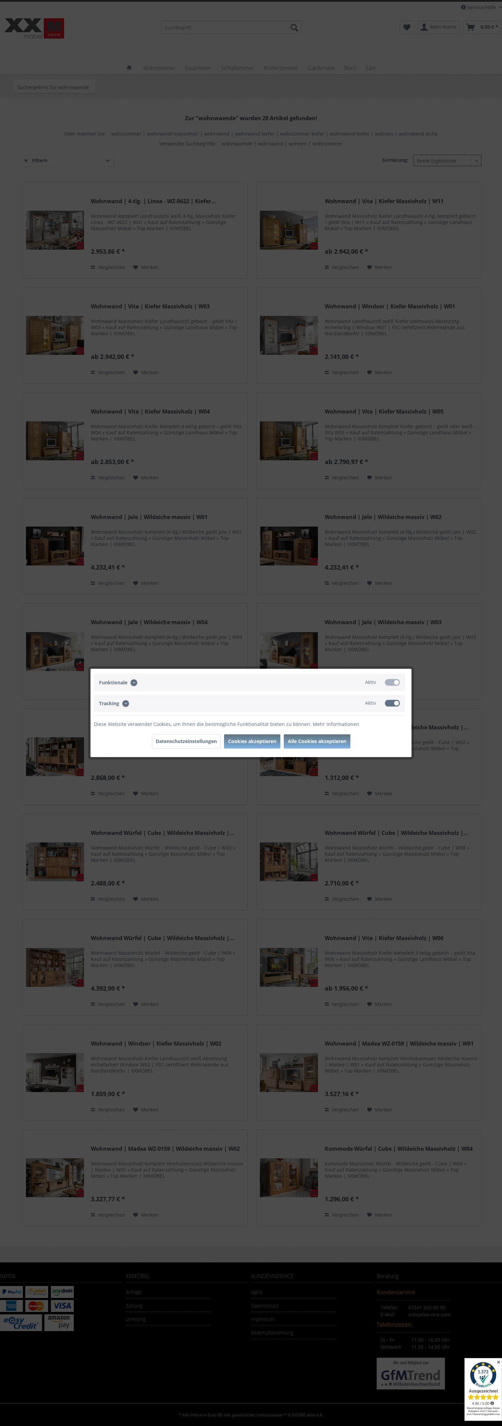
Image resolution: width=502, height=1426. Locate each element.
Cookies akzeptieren (252, 741)
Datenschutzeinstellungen (186, 741)
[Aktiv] (392, 682)
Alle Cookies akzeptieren (317, 741)
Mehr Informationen (336, 724)
